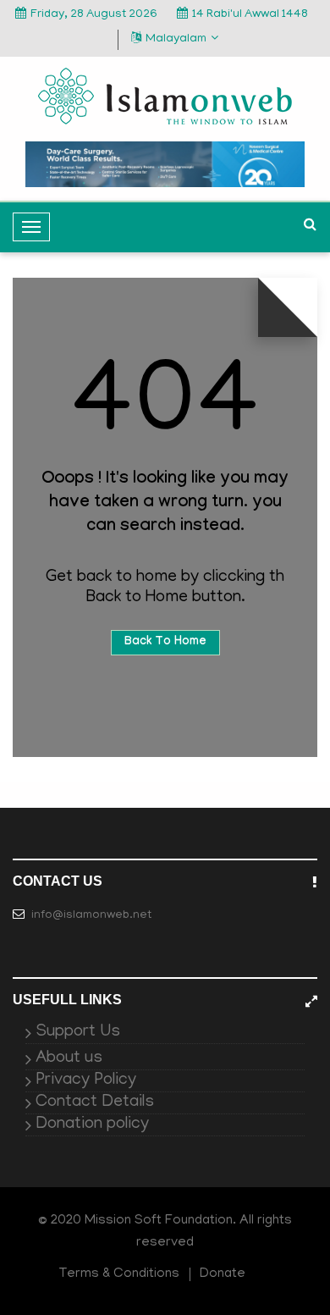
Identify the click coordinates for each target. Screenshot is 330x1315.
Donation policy (92, 1124)
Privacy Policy (86, 1080)
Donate (222, 1274)
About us (69, 1058)
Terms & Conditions (119, 1274)
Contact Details (95, 1102)
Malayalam (176, 39)
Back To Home (165, 642)
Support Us (78, 1032)
